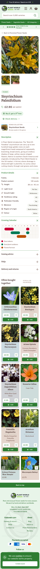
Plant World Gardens (30, 528)
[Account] (31, 8)
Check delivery (11, 119)
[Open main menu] (26, 8)
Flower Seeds (6, 22)
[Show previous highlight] (3, 27)
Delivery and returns (10, 269)
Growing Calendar (9, 220)
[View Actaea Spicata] (30, 343)
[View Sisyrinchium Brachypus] (30, 305)
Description (6, 137)
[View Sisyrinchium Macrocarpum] (10, 343)
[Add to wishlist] (16, 315)
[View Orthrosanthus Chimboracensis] (10, 305)
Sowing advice (7, 254)
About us (30, 524)
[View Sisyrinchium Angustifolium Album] (10, 386)
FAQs (3, 262)
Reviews (30, 531)
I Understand (20, 564)
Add (11, 319)
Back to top (20, 485)
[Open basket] (36, 8)
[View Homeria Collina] (30, 386)
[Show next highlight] (36, 27)
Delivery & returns (10, 521)
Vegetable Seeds (19, 22)
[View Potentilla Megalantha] (10, 431)
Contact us (10, 528)
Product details (7, 173)
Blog (29, 521)
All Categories (32, 22)
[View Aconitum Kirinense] (30, 431)
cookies (19, 556)
